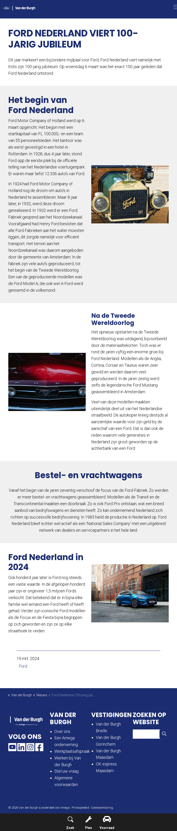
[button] (130, 194)
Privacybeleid (80, 807)
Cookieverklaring (102, 807)
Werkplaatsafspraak (72, 751)
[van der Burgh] (19, 8)
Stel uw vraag (66, 771)
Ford (23, 666)
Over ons (62, 731)
